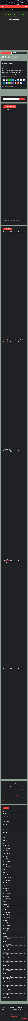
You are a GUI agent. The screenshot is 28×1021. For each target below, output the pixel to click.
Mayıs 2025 (5, 851)
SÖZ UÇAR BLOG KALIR (14, 14)
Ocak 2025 (5, 861)
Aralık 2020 (5, 992)
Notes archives (13, 1009)
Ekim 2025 (5, 837)
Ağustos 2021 (6, 970)
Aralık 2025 (5, 832)
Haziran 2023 (6, 912)
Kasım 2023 (5, 898)
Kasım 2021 (5, 962)
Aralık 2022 (5, 928)
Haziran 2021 (6, 976)
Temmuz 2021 (6, 973)
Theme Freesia (14, 1016)
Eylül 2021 (5, 968)
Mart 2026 (5, 824)
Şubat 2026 (5, 827)
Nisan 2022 (5, 949)
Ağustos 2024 (6, 874)
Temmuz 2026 (6, 813)
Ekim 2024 (5, 869)
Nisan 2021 (5, 981)
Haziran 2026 (6, 816)
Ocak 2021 (5, 989)
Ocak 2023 (5, 925)
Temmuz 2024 (6, 877)
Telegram (20, 1009)
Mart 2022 (5, 952)
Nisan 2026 (5, 821)
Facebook (20, 1007)
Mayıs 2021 (5, 978)
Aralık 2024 (5, 864)
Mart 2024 (5, 888)
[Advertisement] (14, 35)
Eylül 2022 (5, 936)
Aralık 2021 (5, 960)
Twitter (3, 1007)
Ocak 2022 (5, 957)
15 (20, 793)
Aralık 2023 (5, 896)
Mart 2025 (5, 856)
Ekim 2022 (5, 933)
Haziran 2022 (6, 944)
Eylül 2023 (5, 904)
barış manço (5, 86)
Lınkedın (4, 1009)
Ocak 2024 (5, 893)
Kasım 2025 (5, 835)
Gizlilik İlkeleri (24, 1018)
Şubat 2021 (5, 986)
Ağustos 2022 (6, 938)
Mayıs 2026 (5, 819)
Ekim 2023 (5, 901)
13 (14, 793)
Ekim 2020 (5, 997)
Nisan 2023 (5, 917)
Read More (12, 76)
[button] (6, 286)
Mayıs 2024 (5, 882)
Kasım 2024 (5, 866)
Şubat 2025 (5, 859)
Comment (11, 86)
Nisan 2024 (5, 885)
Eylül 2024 (5, 872)
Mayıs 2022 (5, 946)
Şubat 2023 (5, 922)
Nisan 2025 (5, 853)
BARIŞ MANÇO (7, 63)
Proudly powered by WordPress (8, 1014)
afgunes (4, 66)
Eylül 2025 (5, 840)
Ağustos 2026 (6, 811)
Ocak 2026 (5, 829)
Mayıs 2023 (5, 914)
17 (4, 795)
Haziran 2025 (6, 848)
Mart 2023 (5, 920)
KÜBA (14, 52)
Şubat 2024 (5, 890)
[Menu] (2, 6)
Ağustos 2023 (6, 906)
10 (4, 793)
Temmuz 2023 (6, 909)
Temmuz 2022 (6, 941)
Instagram (12, 1007)
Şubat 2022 (5, 954)
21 (17, 795)
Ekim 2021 (5, 965)
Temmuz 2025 (6, 845)
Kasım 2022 (5, 930)
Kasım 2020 (5, 994)
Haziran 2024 (6, 880)
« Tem (4, 800)
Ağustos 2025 (6, 843)
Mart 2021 (5, 984)
